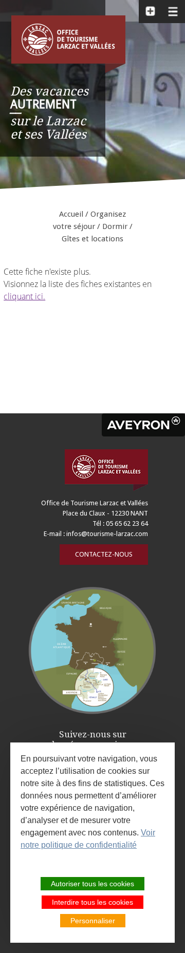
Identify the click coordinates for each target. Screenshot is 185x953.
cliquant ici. (24, 296)
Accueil (71, 214)
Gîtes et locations (92, 238)
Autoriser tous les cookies (92, 884)
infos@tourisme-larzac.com (107, 534)
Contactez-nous (104, 554)
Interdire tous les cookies (92, 902)
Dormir (114, 226)
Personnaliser (92, 921)
